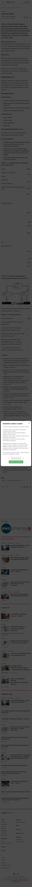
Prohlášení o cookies (14, 454)
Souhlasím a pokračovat (16, 462)
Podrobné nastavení (16, 458)
